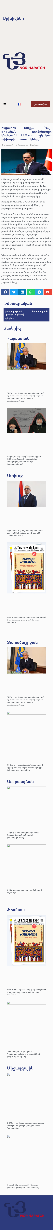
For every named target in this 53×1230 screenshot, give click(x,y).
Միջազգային (8, 145)
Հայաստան (18, 338)
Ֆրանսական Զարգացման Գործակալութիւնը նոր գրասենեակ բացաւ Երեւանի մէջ (23, 1054)
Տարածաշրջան (22, 642)
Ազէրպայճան (20, 781)
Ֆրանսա (16, 910)
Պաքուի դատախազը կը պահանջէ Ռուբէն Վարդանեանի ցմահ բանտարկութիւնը (23, 835)
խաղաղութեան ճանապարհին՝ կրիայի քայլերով (26, 313)
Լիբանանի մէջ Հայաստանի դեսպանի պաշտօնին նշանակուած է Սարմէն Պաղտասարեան (25, 533)
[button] (5, 104)
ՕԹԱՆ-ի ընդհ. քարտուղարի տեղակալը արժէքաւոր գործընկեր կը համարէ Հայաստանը (25, 1125)
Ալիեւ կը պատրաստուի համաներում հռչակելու (24, 891)
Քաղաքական (23, 145)
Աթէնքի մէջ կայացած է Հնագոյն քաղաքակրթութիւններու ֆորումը (23, 1186)
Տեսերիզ (12, 328)
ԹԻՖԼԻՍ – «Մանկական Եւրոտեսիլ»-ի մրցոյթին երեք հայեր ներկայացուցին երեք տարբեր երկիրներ (25, 767)
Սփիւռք (15, 475)
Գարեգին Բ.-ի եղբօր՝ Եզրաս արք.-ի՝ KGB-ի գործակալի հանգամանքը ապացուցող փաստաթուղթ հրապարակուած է (24, 460)
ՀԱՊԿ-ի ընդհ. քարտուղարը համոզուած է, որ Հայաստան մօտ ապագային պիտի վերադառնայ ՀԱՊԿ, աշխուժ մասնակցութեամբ (26, 397)
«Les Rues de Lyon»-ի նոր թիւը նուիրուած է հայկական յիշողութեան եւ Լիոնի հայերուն (26, 620)
